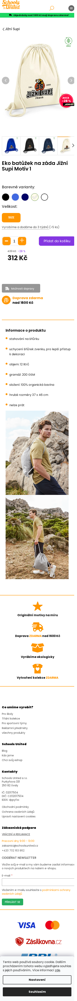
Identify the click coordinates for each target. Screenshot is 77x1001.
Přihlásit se (12, 902)
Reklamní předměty (15, 728)
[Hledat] (52, 8)
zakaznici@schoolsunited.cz (20, 846)
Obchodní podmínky (15, 807)
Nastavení (37, 980)
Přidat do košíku (57, 241)
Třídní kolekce (11, 718)
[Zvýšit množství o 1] (22, 241)
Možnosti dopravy (22, 288)
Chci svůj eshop (12, 760)
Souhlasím (37, 992)
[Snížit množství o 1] (6, 241)
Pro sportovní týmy (14, 723)
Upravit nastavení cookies (19, 816)
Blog (4, 751)
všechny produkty (13, 733)
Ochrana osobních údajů (18, 812)
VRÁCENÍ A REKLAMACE (16, 834)
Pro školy (7, 714)
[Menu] (71, 8)
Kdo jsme (8, 755)
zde (57, 970)
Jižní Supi (12, 29)
